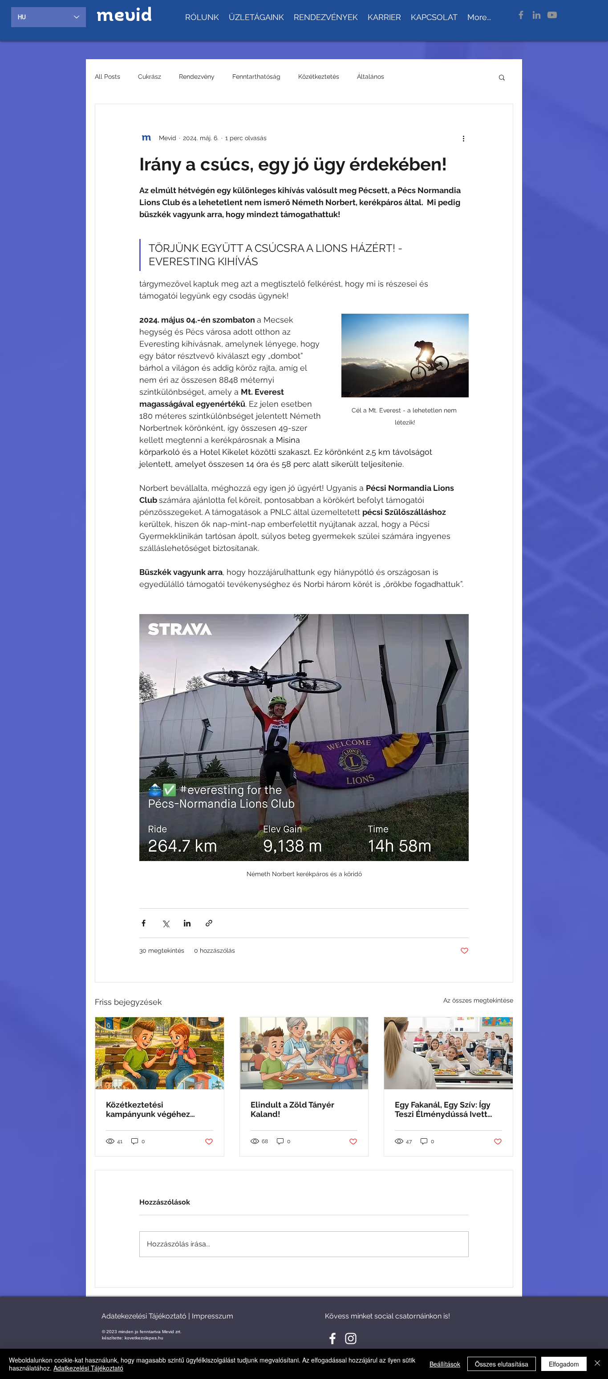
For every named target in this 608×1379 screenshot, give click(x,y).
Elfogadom (564, 1363)
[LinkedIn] (536, 14)
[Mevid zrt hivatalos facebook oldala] (332, 1338)
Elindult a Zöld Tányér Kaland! (292, 1109)
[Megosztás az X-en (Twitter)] (165, 923)
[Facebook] (521, 14)
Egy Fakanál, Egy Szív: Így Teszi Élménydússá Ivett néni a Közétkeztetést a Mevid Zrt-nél (442, 1109)
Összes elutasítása (501, 1363)
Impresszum (212, 1316)
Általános (370, 76)
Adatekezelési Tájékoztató (143, 1316)
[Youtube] (552, 14)
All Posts (107, 76)
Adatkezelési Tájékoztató (88, 1367)
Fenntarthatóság (256, 76)
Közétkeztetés (318, 76)
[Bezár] (597, 1364)
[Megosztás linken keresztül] (209, 923)
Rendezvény (197, 76)
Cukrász (149, 76)
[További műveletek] (463, 138)
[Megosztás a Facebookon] (143, 923)
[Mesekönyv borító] (159, 1053)
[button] (502, 77)
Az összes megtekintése (478, 1000)
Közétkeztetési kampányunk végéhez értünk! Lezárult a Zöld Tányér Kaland (150, 1109)
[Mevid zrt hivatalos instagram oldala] (350, 1338)
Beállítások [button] (445, 1363)
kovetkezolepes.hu (144, 1337)
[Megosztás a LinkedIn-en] (187, 923)
